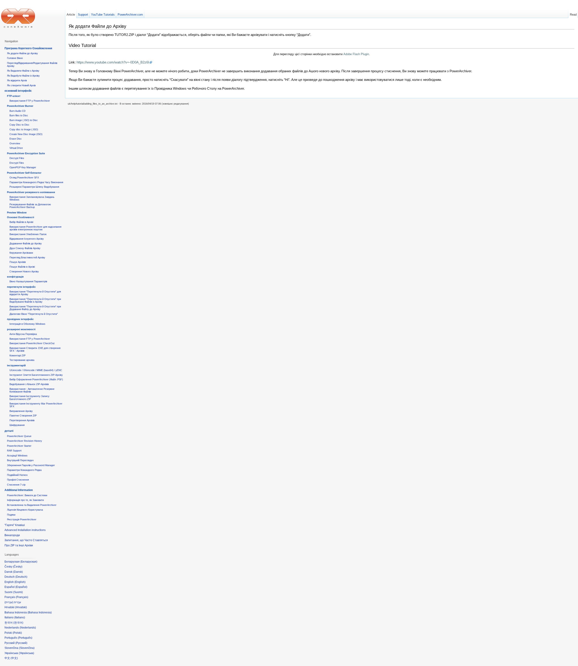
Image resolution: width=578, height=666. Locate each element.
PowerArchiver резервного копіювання (31, 192)
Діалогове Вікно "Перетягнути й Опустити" (33, 314)
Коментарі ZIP (17, 355)
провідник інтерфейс (20, 319)
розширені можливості (21, 329)
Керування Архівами (21, 252)
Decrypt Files (16, 158)
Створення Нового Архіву (24, 271)
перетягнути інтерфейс (21, 286)
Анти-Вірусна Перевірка (23, 334)
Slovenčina (27, 648)
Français (22, 597)
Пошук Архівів (17, 262)
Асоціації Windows (17, 455)
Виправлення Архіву (21, 411)
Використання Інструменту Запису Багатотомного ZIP (29, 397)
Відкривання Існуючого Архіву (26, 238)
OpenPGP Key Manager (22, 167)
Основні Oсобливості (20, 217)
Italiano (19, 617)
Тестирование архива (21, 360)
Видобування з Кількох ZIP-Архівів (29, 384)
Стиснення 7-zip (16, 484)
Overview (14, 143)
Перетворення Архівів (22, 420)
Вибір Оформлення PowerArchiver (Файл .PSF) (36, 379)
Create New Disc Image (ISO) (25, 134)
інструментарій (16, 365)
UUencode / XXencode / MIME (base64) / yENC (35, 370)
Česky (17, 566)
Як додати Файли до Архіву (22, 53)
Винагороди (12, 535)
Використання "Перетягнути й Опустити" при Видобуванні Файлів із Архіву (35, 300)
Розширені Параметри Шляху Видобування (34, 186)
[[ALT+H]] (18, 18)
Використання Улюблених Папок (28, 234)
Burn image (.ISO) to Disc (23, 120)
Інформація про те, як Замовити (25, 500)
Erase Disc (15, 138)
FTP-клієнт (13, 96)
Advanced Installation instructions (25, 530)
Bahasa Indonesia (39, 612)
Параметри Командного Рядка (24, 470)
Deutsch (21, 576)
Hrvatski (21, 607)
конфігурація (15, 276)
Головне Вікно (15, 58)
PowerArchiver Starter (19, 445)
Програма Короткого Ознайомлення (28, 48)
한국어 (18, 622)
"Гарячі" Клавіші (15, 525)
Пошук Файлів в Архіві (22, 266)
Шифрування (17, 425)
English (20, 582)
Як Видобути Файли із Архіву (23, 75)
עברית (8, 602)
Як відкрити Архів (17, 80)
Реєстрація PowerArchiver (21, 519)
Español (21, 587)
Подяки (11, 514)
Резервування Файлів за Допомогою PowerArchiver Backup (30, 205)
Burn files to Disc (18, 115)
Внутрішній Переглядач (20, 460)
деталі (9, 430)
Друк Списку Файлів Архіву (24, 248)
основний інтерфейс (18, 90)
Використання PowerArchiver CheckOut (31, 343)
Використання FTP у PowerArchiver (29, 100)
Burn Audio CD (17, 111)
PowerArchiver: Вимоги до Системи (27, 495)
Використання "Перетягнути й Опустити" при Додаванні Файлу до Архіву (35, 308)
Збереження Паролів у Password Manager (31, 465)
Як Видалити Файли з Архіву (23, 70)
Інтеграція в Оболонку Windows (27, 323)
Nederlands (28, 627)
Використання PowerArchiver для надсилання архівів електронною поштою (35, 228)
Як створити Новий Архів (21, 85)
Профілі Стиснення (18, 479)
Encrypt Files (16, 162)
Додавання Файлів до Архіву (25, 243)
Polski (17, 632)
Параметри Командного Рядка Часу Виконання (36, 182)
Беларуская (28, 561)
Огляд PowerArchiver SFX (24, 177)
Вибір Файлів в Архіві (21, 222)
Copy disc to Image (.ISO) (23, 129)
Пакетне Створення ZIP (23, 415)
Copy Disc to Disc (19, 124)
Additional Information (19, 490)
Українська (26, 653)
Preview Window (17, 212)
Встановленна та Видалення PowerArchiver (31, 505)
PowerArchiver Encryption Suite (26, 153)
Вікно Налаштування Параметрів (28, 281)
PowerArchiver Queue (19, 436)
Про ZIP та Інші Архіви (19, 545)
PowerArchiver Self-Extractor (24, 172)
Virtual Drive (16, 148)
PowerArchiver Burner (20, 106)
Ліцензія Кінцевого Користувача (25, 509)
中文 (14, 658)
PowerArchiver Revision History (24, 440)
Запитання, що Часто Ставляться (26, 540)
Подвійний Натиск (17, 475)
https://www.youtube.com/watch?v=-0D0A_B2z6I (113, 62)
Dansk (18, 571)
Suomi (18, 592)
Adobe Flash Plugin (356, 54)
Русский (21, 643)
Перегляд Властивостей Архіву (27, 257)
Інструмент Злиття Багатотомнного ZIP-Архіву (36, 375)
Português (25, 637)
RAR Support (14, 450)
